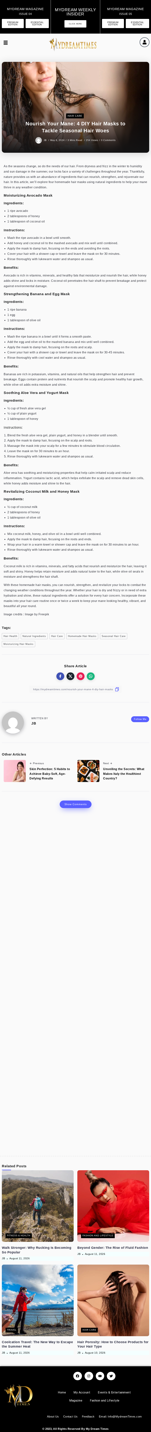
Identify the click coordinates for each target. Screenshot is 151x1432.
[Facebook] (77, 1376)
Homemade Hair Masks (82, 636)
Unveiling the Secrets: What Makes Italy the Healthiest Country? (123, 773)
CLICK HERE (75, 24)
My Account (81, 1392)
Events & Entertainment (114, 1392)
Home (62, 1392)
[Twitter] (111, 1376)
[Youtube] (100, 1376)
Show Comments (75, 804)
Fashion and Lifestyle (105, 1400)
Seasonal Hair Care (114, 636)
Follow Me (140, 719)
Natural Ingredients (34, 636)
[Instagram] (89, 1376)
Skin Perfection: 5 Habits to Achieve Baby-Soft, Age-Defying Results (49, 773)
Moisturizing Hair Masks (18, 644)
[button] (5, 43)
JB (45, 140)
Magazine (75, 1400)
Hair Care (57, 636)
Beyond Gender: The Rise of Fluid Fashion (112, 1248)
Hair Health (10, 636)
